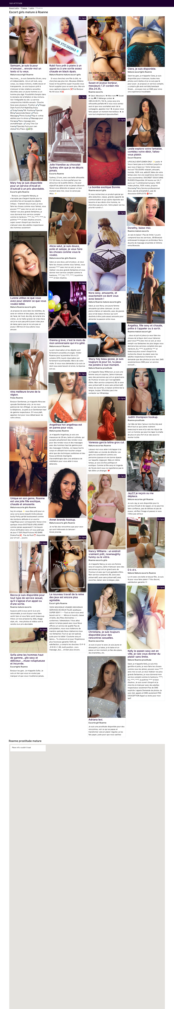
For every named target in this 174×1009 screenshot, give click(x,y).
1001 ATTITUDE (15, 3)
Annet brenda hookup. (62, 519)
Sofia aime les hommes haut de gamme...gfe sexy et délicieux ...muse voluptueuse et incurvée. (27, 659)
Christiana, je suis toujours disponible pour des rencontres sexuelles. (104, 634)
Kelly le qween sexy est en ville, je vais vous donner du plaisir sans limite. (144, 653)
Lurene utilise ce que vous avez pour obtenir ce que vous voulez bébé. (28, 300)
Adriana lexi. (96, 719)
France (24, 8)
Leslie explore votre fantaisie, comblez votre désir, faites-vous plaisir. (145, 151)
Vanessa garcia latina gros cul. (107, 442)
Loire (32, 8)
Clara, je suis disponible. (142, 68)
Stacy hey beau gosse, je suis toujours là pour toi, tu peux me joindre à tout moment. (106, 361)
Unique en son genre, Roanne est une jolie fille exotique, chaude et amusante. (27, 501)
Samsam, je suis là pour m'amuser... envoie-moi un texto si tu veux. (25, 68)
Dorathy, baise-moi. (139, 227)
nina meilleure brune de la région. (25, 393)
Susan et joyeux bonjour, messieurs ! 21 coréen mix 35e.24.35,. (104, 85)
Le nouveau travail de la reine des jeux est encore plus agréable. (66, 597)
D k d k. (132, 569)
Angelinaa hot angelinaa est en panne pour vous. (65, 426)
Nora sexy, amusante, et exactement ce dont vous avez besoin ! (103, 295)
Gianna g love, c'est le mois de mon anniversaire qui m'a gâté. (67, 342)
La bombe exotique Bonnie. (105, 187)
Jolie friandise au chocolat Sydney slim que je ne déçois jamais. (66, 167)
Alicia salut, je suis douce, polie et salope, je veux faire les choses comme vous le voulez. (65, 250)
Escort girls (14, 8)
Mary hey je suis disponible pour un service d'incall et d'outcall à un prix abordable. (27, 185)
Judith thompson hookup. (143, 417)
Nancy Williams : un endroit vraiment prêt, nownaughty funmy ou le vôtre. (104, 554)
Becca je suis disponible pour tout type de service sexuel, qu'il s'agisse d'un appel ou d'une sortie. (27, 599)
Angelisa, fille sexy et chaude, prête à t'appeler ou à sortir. (145, 327)
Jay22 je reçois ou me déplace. (141, 495)
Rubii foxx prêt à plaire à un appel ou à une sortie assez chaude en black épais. (65, 68)
